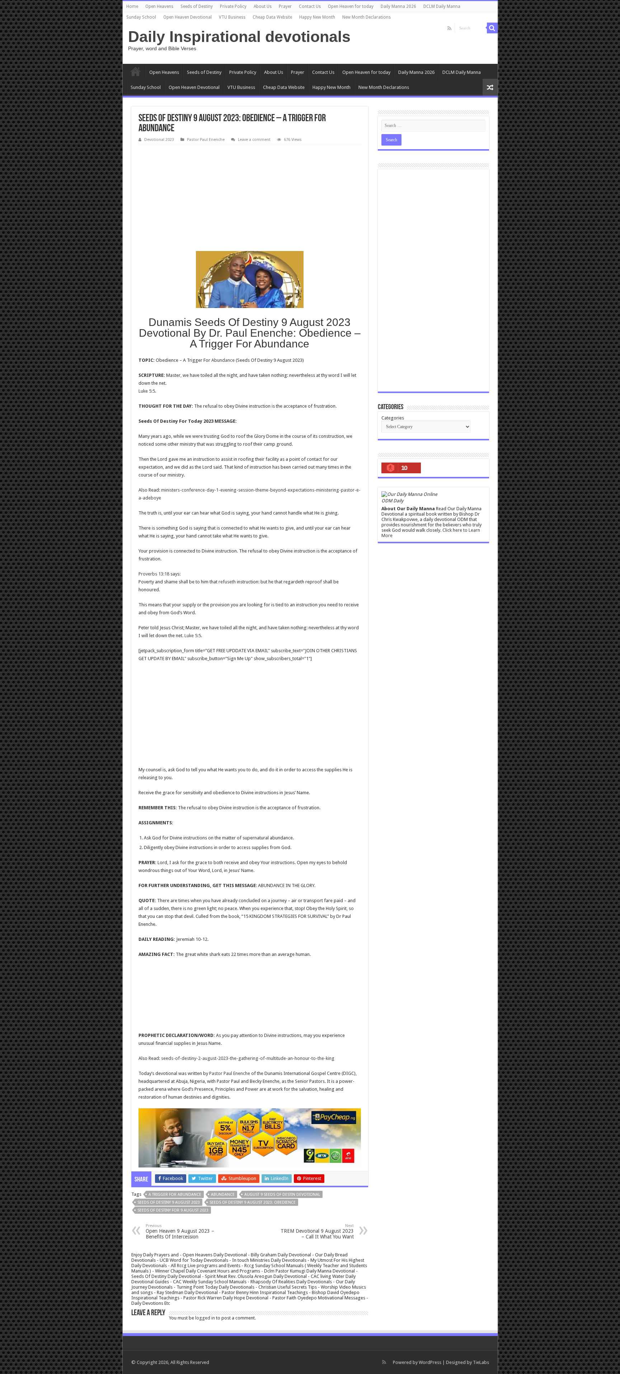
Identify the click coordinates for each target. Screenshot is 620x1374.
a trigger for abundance (175, 1194)
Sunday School (141, 17)
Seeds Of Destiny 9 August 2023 (168, 1202)
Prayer (285, 6)
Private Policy (233, 6)
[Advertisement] (249, 198)
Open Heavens (159, 6)
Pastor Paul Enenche (206, 139)
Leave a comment (254, 139)
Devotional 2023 (159, 139)
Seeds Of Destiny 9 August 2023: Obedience (253, 1202)
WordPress (430, 1362)
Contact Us (310, 6)
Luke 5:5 (146, 391)
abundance (223, 1194)
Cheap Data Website (272, 17)
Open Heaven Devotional (187, 17)
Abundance (223, 360)
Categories (392, 418)
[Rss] (449, 28)
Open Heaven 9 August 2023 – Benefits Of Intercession (180, 1231)
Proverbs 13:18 (153, 574)
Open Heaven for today (351, 6)
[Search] (492, 28)
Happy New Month (317, 17)
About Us (263, 6)
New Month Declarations (366, 17)
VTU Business (232, 17)
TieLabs (481, 1362)
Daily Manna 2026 (398, 6)
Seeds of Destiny (196, 6)
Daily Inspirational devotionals (239, 36)
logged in (205, 1318)
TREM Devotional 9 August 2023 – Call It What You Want (317, 1231)
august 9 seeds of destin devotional (282, 1194)
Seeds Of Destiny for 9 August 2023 (172, 1210)
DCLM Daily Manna (441, 6)
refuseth (227, 581)
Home (132, 6)
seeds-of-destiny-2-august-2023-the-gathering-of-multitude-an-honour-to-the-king (247, 1058)
